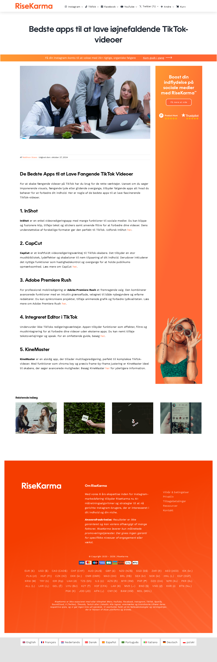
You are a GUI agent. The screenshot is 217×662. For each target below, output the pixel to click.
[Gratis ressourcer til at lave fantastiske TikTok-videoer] (181, 418)
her (129, 229)
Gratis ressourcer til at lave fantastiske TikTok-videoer (178, 411)
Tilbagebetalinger (174, 501)
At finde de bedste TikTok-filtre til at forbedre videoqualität (82, 409)
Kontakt (168, 510)
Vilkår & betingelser (176, 492)
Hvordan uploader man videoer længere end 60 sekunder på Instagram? (33, 409)
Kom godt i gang (153, 57)
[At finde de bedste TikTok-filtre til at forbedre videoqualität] (84, 418)
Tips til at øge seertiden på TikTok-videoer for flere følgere (130, 409)
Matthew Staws (30, 157)
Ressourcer (170, 505)
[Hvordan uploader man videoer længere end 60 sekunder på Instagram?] (36, 418)
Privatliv (168, 496)
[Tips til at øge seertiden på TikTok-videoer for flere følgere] (132, 418)
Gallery (38, 409)
